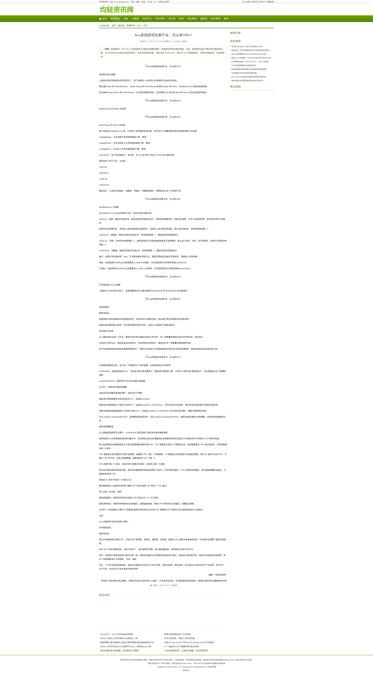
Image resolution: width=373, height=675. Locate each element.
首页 (104, 18)
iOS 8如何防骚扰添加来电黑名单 (243, 65)
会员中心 (262, 2)
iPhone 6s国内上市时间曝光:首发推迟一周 (118, 638)
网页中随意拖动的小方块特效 (177, 634)
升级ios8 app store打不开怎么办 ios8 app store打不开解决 (189, 642)
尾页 (175, 585)
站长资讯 (115, 18)
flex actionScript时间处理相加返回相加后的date (248, 77)
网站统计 (186, 670)
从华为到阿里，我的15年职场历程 (179, 638)
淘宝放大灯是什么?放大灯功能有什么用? (247, 46)
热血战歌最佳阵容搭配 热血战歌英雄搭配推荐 (249, 69)
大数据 (135, 18)
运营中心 (147, 18)
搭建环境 (131, 25)
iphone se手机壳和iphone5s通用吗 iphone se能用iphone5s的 (125, 646)
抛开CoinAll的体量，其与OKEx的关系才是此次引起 (251, 58)
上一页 (159, 585)
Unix (139, 25)
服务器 (203, 18)
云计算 (171, 18)
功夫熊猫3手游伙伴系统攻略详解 (244, 73)
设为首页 (254, 2)
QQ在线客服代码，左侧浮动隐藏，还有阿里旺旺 (186, 650)
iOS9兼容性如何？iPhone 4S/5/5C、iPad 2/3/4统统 (250, 62)
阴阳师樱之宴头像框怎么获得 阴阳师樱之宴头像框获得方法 (127, 642)
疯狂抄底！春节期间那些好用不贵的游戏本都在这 (250, 50)
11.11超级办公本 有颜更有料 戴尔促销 (181, 646)
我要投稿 (270, 2)
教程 (226, 18)
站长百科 (160, 18)
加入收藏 (245, 2)
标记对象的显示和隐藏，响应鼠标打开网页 (119, 650)
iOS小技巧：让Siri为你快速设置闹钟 (116, 634)
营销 (181, 18)
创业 (126, 18)
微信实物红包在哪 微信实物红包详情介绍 (247, 81)
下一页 (170, 585)
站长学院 (215, 18)
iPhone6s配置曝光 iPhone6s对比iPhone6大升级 (248, 54)
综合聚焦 (192, 18)
